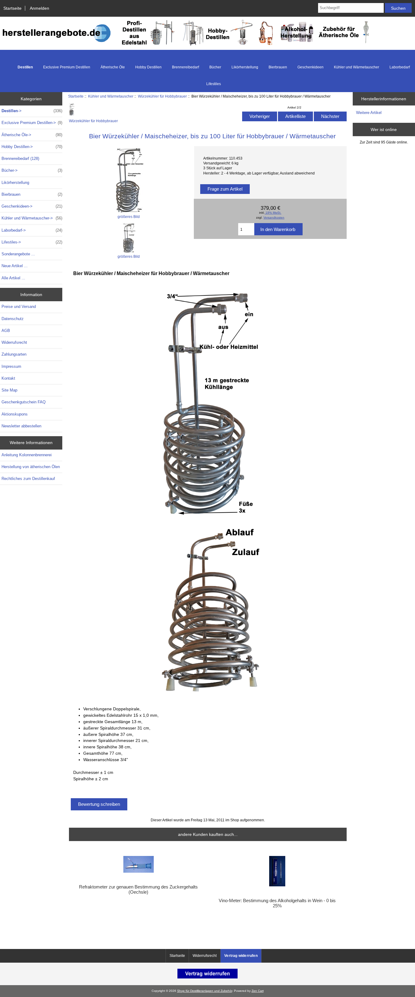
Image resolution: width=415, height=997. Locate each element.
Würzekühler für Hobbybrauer (162, 96)
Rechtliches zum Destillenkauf (28, 478)
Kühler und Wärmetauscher (110, 96)
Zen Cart (258, 990)
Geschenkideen (310, 67)
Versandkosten (273, 217)
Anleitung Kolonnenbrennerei (27, 455)
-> (32, 111)
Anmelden (39, 8)
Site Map (9, 390)
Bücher (215, 67)
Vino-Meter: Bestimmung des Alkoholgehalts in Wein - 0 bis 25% (277, 903)
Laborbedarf (399, 67)
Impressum (11, 366)
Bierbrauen (278, 67)
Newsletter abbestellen (21, 426)
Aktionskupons (15, 414)
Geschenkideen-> (32, 206)
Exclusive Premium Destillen (66, 67)
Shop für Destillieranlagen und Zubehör (204, 990)
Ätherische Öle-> (32, 135)
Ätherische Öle (113, 67)
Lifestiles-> (32, 242)
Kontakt (8, 378)
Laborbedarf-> (32, 230)
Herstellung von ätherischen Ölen (31, 466)
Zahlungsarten (14, 354)
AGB (6, 330)
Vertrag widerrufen (241, 956)
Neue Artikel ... (15, 266)
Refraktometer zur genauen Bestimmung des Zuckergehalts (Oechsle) (138, 889)
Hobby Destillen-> (32, 146)
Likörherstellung (245, 67)
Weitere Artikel (369, 112)
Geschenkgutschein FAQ (24, 402)
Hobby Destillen (148, 67)
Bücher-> (32, 170)
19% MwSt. (273, 212)
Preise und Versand (19, 306)
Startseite (12, 8)
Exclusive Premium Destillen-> (32, 122)
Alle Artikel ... (13, 278)
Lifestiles (213, 84)
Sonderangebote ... (18, 254)
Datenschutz (13, 318)
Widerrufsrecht (14, 342)
